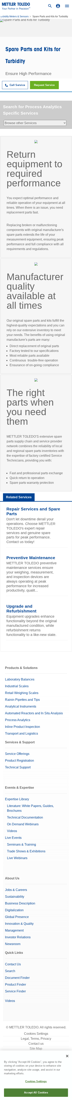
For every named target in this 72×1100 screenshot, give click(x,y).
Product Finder (15, 984)
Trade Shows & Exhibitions (26, 851)
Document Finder (17, 977)
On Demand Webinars (23, 824)
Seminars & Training (21, 844)
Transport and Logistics (21, 733)
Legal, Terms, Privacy (36, 1038)
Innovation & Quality (19, 923)
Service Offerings (17, 753)
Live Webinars (17, 858)
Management (14, 930)
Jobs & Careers (16, 890)
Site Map (36, 1048)
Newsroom (12, 944)
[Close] (67, 1056)
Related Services (19, 497)
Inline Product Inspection (22, 726)
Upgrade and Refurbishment (21, 608)
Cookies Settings (36, 1033)
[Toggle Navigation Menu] (67, 6)
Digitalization (14, 910)
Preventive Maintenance (30, 557)
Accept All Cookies (36, 1092)
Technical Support (18, 767)
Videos (12, 831)
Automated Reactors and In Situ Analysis (34, 713)
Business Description (20, 903)
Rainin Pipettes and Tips (22, 699)
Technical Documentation (25, 817)
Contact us (36, 1043)
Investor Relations (18, 937)
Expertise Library (17, 799)
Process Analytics (17, 720)
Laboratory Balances (19, 679)
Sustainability (14, 896)
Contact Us (13, 964)
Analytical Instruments (20, 706)
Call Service (17, 85)
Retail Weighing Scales (21, 693)
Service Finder (15, 991)
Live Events (13, 837)
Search (10, 971)
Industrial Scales (17, 686)
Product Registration (19, 760)
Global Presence (17, 917)
